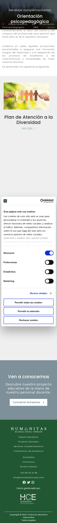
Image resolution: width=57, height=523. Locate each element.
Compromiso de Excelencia (28, 451)
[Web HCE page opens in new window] (28, 505)
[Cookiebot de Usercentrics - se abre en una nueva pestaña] (41, 201)
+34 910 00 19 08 (28, 472)
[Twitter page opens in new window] (29, 483)
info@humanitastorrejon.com (28, 477)
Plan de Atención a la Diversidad (28, 120)
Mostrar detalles (38, 293)
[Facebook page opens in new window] (24, 483)
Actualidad (28, 457)
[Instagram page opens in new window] (33, 483)
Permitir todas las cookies (28, 302)
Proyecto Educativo (28, 441)
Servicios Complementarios (28, 446)
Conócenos (28, 461)
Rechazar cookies (28, 320)
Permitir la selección (28, 311)
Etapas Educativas (28, 437)
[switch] (49, 262)
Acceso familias (28, 466)
